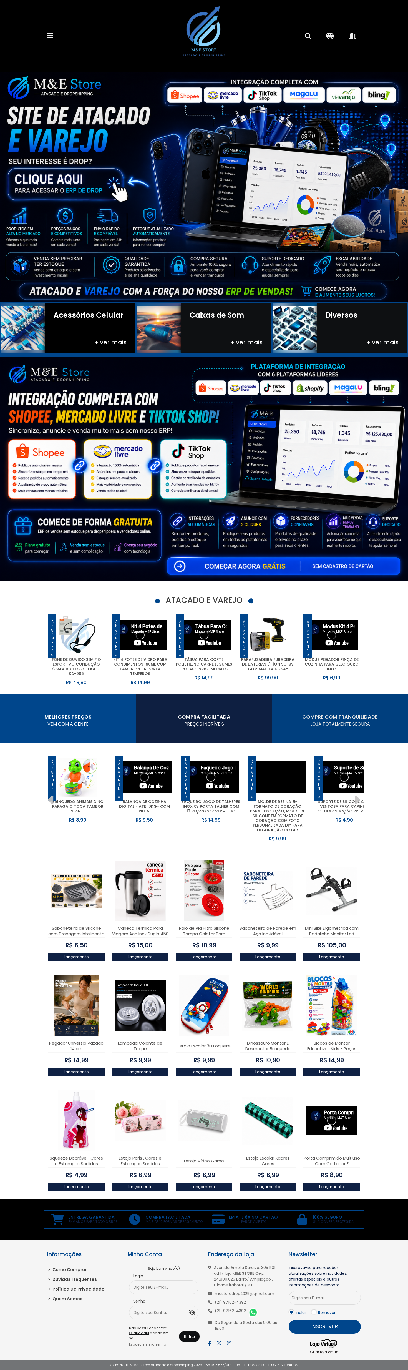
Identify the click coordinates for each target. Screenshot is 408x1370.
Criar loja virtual (324, 1351)
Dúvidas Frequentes (72, 1279)
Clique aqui (139, 1333)
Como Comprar (67, 1270)
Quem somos (65, 1299)
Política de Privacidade (76, 1289)
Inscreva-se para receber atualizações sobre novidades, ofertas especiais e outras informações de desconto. (318, 1276)
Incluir (301, 1312)
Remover (327, 1312)
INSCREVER (324, 1326)
